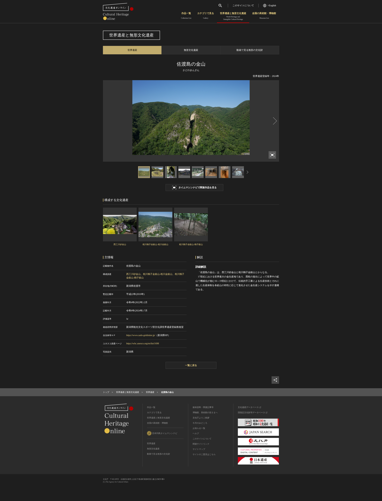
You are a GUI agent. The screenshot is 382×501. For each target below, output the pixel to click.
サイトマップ (199, 449)
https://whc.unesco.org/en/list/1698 (142, 343)
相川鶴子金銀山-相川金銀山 (157, 274)
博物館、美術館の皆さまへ (205, 412)
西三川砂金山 (133, 274)
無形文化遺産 (191, 50)
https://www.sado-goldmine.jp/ (140, 335)
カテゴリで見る (205, 15)
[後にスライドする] (274, 121)
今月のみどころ (200, 423)
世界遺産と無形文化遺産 (233, 16)
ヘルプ (196, 433)
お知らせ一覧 (199, 428)
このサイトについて (243, 5)
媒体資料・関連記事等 (203, 407)
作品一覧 (186, 15)
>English (272, 5)
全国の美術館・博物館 (264, 15)
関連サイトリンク (201, 444)
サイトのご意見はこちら (204, 454)
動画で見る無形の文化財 (250, 50)
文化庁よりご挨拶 (201, 418)
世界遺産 (132, 50)
